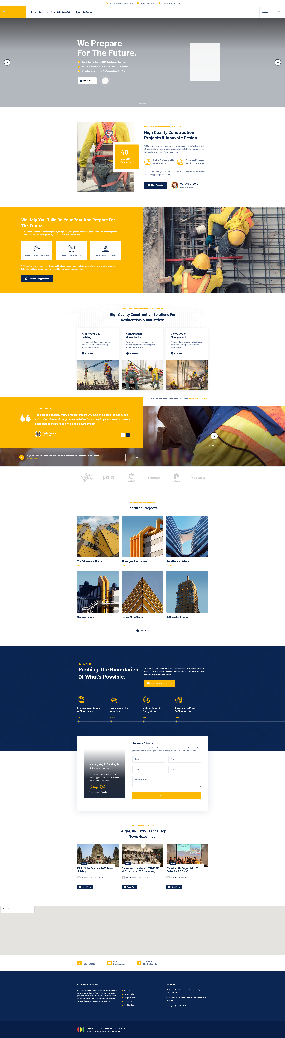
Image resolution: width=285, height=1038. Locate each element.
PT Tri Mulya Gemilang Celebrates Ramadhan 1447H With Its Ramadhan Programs (95, 871)
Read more (89, 353)
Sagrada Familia (85, 616)
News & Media (129, 994)
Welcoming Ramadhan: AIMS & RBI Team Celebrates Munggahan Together (140, 871)
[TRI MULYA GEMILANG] (12, 12)
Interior (80, 565)
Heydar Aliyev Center (133, 616)
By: (84, 880)
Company (42, 12)
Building (169, 565)
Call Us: (85, 961)
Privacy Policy (110, 1028)
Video (105, 80)
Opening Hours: (148, 961)
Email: (142, 3)
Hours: (164, 3)
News (77, 12)
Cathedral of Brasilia (177, 616)
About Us (127, 990)
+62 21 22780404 (128, 3)
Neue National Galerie (177, 561)
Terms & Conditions (94, 1028)
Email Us (116, 961)
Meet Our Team (129, 1005)
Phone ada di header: (115, 3)
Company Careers (130, 998)
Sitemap (122, 1028)
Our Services (88, 81)
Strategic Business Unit (60, 12)
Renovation (126, 621)
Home (33, 12)
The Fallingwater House (89, 561)
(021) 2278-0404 (179, 1005)
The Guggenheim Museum (135, 561)
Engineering (126, 565)
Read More (86, 890)
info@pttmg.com (149, 3)
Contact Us (87, 12)
